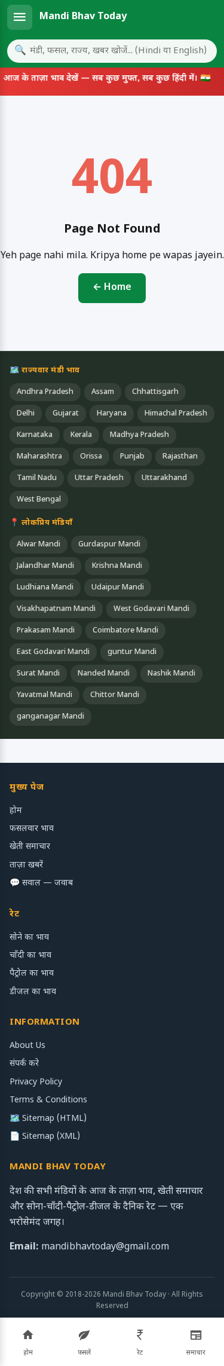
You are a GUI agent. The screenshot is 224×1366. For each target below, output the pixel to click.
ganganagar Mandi (50, 717)
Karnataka (35, 435)
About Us (27, 1046)
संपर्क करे (24, 1063)
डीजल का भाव (33, 992)
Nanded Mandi (104, 674)
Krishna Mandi (117, 566)
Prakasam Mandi (46, 630)
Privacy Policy (36, 1082)
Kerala (81, 435)
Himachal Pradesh (176, 413)
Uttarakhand (164, 478)
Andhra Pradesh (45, 392)
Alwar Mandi (38, 544)
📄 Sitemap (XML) (45, 1136)
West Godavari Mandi (151, 609)
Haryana (112, 413)
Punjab (132, 457)
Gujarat (66, 413)
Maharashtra (39, 457)
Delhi (26, 413)
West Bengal (39, 500)
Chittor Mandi (114, 695)
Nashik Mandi (171, 674)
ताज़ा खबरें (26, 865)
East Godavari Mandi (53, 652)
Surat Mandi (38, 674)
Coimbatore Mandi (125, 630)
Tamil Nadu (37, 478)
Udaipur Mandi (117, 587)
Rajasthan (180, 457)
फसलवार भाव (32, 829)
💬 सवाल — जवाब (41, 883)
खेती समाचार (30, 846)
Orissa (91, 457)
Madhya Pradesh (139, 435)
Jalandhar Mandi (45, 566)
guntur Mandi (132, 652)
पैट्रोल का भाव (32, 973)
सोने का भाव (29, 937)
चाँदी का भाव (30, 955)
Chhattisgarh (155, 392)
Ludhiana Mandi (45, 587)
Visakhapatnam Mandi (56, 609)
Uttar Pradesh (99, 478)
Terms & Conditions (48, 1100)
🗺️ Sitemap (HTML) (48, 1118)
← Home (112, 288)
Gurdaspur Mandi (109, 544)
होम (16, 811)
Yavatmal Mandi (44, 695)
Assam (102, 392)
